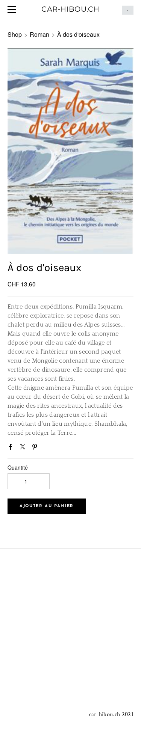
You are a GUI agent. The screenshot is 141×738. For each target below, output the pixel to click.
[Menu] (13, 9)
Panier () (128, 10)
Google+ (47, 447)
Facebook (12, 448)
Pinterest (36, 448)
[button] (47, 506)
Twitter (24, 448)
